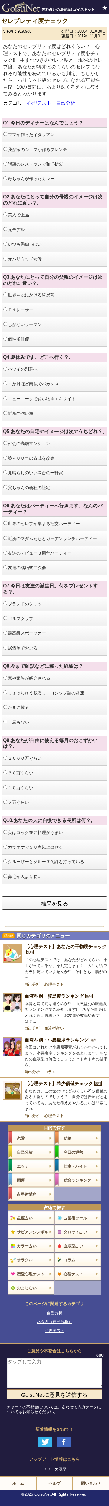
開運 (21, 1180)
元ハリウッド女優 (25, 259)
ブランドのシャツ (25, 603)
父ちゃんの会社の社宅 (29, 487)
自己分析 (65, 103)
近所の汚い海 (20, 413)
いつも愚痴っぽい (25, 244)
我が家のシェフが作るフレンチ (37, 149)
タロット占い (75, 1232)
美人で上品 (18, 214)
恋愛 (21, 1138)
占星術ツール (75, 1218)
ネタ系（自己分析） (54, 1321)
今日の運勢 (73, 1152)
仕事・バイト (75, 1166)
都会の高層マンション (29, 443)
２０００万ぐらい (25, 758)
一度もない (18, 722)
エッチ (23, 1166)
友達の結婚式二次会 (27, 567)
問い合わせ (91, 1483)
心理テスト (39, 103)
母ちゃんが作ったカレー (31, 178)
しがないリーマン (25, 324)
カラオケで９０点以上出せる (35, 847)
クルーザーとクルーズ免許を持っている (46, 861)
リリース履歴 (54, 1469)
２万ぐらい (18, 802)
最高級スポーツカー (27, 633)
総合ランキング (77, 1180)
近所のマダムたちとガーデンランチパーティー (52, 538)
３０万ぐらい (20, 772)
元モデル (16, 229)
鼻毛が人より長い (25, 876)
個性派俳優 (18, 339)
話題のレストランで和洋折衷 (35, 164)
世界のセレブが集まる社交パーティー (44, 523)
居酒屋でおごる (23, 648)
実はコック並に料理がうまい (35, 832)
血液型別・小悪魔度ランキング (61, 1039)
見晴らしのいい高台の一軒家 (35, 472)
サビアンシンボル (32, 1232)
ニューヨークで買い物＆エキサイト (42, 398)
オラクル (25, 1260)
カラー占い (27, 1246)
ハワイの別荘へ (23, 369)
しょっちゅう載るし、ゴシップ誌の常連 (46, 692)
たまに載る (18, 707)
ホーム (18, 1483)
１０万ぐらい (20, 787)
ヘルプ (55, 1483)
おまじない (27, 1288)
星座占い (25, 1218)
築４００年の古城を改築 (31, 458)
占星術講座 (27, 1194)
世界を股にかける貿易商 (31, 294)
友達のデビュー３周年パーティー (39, 553)
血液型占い (54, 1028)
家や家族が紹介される (29, 678)
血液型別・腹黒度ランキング (58, 996)
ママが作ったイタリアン (31, 134)
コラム (50, 1072)
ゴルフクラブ (20, 618)
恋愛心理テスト (31, 1274)
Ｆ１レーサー (20, 309)
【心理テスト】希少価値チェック (63, 1083)
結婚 (67, 1138)
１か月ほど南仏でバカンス (33, 383)
